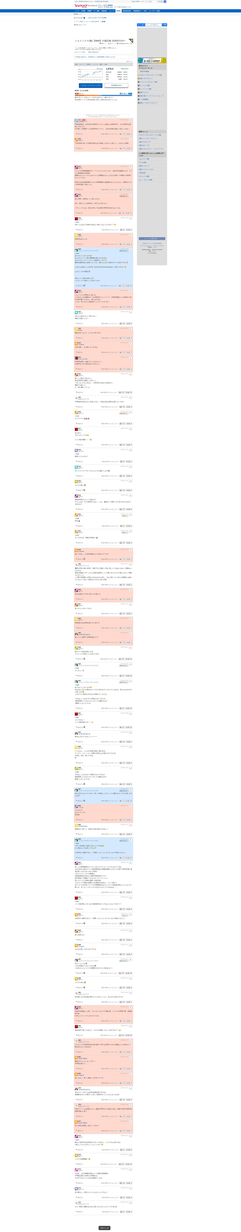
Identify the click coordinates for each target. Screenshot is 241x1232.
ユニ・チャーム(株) (145, 180)
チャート (82, 64)
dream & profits (82, 359)
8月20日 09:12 (124, 992)
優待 (101, 64)
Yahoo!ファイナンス (148, 243)
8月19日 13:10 (124, 1135)
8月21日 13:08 (124, 530)
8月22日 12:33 (124, 119)
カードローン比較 (154, 11)
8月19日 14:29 (124, 1087)
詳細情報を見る (116, 85)
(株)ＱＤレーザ (144, 145)
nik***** (80, 236)
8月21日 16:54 (124, 290)
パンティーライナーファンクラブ (88, 250)
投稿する (103, 1228)
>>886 (77, 518)
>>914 (77, 416)
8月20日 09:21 (124, 944)
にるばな (81, 807)
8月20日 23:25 (124, 767)
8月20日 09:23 (124, 930)
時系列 (89, 64)
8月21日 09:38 (124, 618)
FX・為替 (96, 11)
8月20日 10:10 (124, 914)
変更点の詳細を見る (93, 52)
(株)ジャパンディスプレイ (148, 138)
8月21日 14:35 (124, 373)
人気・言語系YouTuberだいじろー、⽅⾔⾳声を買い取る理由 (91, 1)
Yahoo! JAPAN (136, 1)
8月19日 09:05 (124, 1188)
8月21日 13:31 (124, 449)
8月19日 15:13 (124, 1073)
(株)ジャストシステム (146, 169)
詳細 (76, 64)
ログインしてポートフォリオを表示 (97, 17)
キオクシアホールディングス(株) (151, 75)
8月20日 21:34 (124, 805)
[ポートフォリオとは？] (84, 18)
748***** (80, 140)
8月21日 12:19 (124, 563)
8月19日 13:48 (124, 1104)
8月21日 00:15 (124, 732)
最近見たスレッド (79, 25)
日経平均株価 (144, 71)
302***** (80, 915)
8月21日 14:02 (124, 397)
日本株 (83, 11)
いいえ (129, 134)
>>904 (77, 253)
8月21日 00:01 (124, 746)
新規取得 (110, 5)
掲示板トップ (78, 14)
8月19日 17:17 (124, 1040)
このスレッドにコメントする (90, 85)
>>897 (77, 717)
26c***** (80, 620)
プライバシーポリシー (145, 245)
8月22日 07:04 (124, 166)
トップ (77, 11)
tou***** (80, 219)
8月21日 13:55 (124, 411)
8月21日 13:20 (124, 495)
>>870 (77, 1140)
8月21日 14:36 (124, 357)
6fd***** (80, 168)
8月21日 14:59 (124, 342)
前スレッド (130, 61)
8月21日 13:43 (124, 428)
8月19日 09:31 (124, 1154)
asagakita (81, 344)
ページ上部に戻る (152, 238)
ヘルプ (142, 1)
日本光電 (142, 173)
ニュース (111, 11)
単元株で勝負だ (83, 1058)
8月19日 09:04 (124, 1202)
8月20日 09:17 (124, 959)
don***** (80, 748)
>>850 (77, 454)
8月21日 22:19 (124, 234)
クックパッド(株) (145, 89)
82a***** (80, 605)
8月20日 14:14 (124, 839)
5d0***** (80, 649)
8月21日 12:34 (124, 549)
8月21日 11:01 (124, 604)
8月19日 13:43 (124, 1121)
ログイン (100, 7)
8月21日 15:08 (124, 328)
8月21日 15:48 (124, 311)
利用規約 (150, 247)
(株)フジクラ (144, 92)
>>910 (77, 535)
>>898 (77, 685)
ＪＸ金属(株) (144, 99)
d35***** (80, 413)
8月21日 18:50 (124, 249)
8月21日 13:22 (124, 466)
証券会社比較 (127, 11)
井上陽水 (161, 1)
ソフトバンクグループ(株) (148, 82)
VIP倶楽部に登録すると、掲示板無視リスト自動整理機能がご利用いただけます (95, 57)
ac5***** (80, 313)
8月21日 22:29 (124, 217)
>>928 (77, 222)
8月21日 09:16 (124, 632)
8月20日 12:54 (124, 862)
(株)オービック (144, 166)
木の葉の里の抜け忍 (84, 634)
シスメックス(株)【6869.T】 (92, 21)
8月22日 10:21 (124, 138)
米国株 (89, 11)
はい (122, 134)
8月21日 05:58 (124, 713)
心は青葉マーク (83, 121)
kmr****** (80, 451)
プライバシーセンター (158, 245)
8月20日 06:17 (124, 1025)
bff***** (80, 482)
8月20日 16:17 (124, 824)
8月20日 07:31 (124, 1006)
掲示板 (119, 11)
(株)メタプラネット (146, 78)
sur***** (80, 1170)
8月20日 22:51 (124, 789)
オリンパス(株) (144, 176)
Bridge (80, 330)
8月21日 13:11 (124, 514)
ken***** (80, 769)
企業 (105, 64)
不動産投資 (136, 11)
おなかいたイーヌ (83, 399)
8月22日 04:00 (124, 194)
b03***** (80, 375)
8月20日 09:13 (124, 978)
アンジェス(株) (145, 85)
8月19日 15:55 (124, 1056)
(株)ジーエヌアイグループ (148, 103)
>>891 (77, 843)
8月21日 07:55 (124, 680)
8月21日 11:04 (124, 589)
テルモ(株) (142, 162)
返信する (80, 134)
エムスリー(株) (144, 159)
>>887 (77, 901)
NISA (145, 11)
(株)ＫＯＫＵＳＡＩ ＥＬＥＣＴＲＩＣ (152, 149)
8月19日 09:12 (124, 1169)
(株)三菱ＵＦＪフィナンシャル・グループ (153, 96)
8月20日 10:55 (124, 897)
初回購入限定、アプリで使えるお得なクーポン (118, 7)
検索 (165, 1)
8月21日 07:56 (124, 663)
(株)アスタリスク (145, 142)
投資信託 (104, 11)
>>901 (77, 668)
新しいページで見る (80, 52)
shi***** (80, 196)
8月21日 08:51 (124, 647)
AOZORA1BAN (82, 826)
